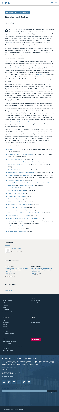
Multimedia (5, 328)
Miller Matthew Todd (14, 164)
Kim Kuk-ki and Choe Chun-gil (16, 193)
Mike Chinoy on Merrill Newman (17, 190)
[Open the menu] (56, 2)
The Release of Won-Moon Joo (16, 201)
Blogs (4, 320)
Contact (5, 307)
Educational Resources (8, 333)
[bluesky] (29, 382)
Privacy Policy (7, 409)
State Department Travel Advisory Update (19, 169)
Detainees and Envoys (14, 149)
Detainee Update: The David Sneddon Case (20, 226)
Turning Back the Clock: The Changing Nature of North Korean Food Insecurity (16, 270)
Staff (4, 302)
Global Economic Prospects (9, 341)
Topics (33, 298)
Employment (6, 305)
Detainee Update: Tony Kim (15, 228)
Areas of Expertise (35, 300)
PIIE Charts (5, 331)
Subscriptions (6, 309)
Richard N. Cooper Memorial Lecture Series (13, 346)
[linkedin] (9, 382)
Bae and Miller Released (14, 183)
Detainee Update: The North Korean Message (20, 221)
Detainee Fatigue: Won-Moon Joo (17, 196)
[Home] (6, 3)
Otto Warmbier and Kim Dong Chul (17, 210)
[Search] (52, 2)
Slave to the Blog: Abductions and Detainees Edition (22, 172)
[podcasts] (19, 382)
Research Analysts (35, 322)
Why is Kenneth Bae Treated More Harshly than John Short (24, 162)
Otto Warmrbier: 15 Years (36, 212)
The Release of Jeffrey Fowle (16, 180)
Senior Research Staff (36, 320)
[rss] (24, 382)
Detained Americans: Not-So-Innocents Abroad (21, 154)
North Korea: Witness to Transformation (17, 12)
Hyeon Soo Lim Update (14, 199)
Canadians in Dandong (26, 175)
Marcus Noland (9, 273)
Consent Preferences (8, 376)
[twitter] (4, 382)
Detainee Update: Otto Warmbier (17, 212)
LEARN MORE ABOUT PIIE (9, 367)
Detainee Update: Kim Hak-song (17, 231)
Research (6, 317)
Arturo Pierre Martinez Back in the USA (19, 215)
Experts (33, 317)
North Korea (8, 290)
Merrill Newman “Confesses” (16, 159)
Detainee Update (12, 175)
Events (5, 339)
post (21, 29)
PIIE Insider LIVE (7, 343)
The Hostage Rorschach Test (26, 185)
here (38, 74)
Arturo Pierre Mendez (14, 188)
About (5, 298)
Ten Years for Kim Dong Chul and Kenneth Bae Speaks (23, 218)
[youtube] (14, 382)
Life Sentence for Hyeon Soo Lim (17, 207)
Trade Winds (6, 348)
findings (10, 42)
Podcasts (5, 326)
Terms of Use (13, 409)
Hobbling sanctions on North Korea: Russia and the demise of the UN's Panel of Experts (41, 270)
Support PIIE (35, 339)
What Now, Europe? (8, 350)
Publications (6, 322)
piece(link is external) (13, 68)
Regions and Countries (36, 302)
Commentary (6, 324)
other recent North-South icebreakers (20, 121)
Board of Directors (7, 300)
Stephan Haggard (9, 22)
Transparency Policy (8, 311)
